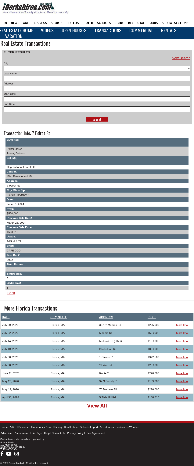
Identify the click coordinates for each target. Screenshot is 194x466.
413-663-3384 (10, 449)
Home (4, 427)
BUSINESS (40, 23)
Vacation (13, 36)
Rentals (169, 30)
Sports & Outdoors (103, 427)
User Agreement (95, 433)
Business (23, 427)
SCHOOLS (104, 23)
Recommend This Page (28, 433)
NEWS (15, 23)
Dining (58, 427)
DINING (119, 23)
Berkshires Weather (127, 427)
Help (47, 433)
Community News (41, 427)
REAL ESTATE (137, 23)
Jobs (154, 23)
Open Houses (74, 30)
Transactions (107, 30)
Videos (47, 30)
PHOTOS (72, 23)
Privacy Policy (75, 433)
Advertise (6, 433)
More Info (182, 324)
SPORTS (57, 23)
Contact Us (58, 433)
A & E (13, 427)
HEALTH (88, 23)
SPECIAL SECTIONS (175, 23)
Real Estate (71, 427)
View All (97, 406)
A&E (26, 23)
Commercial (141, 30)
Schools (84, 427)
